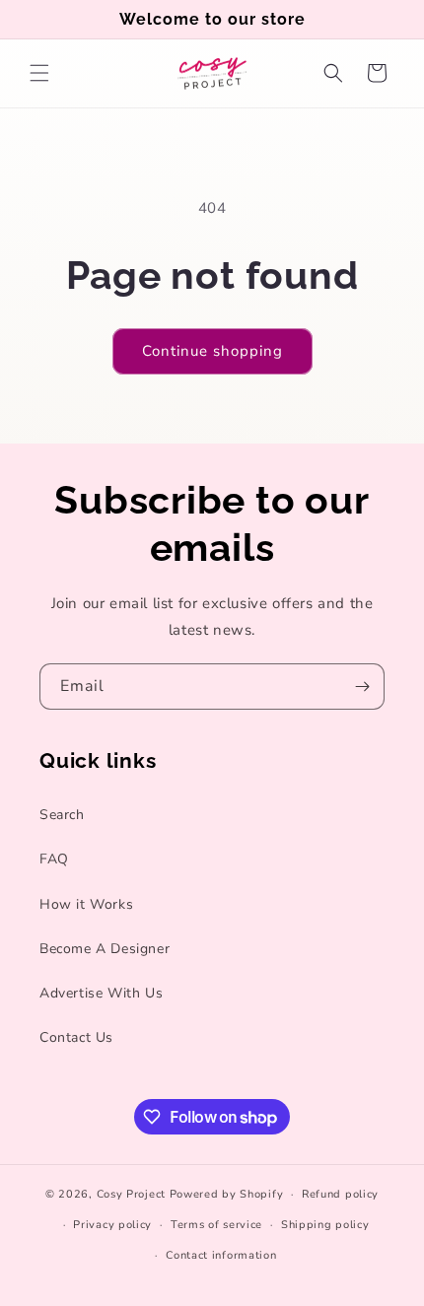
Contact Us (76, 1037)
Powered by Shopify (227, 1194)
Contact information (221, 1255)
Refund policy (340, 1194)
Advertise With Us (101, 993)
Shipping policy (325, 1224)
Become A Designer (104, 948)
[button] (39, 73)
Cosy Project (131, 1194)
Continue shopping (212, 351)
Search (62, 814)
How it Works (86, 904)
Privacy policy (112, 1224)
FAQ (54, 859)
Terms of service (216, 1224)
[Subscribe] (362, 686)
